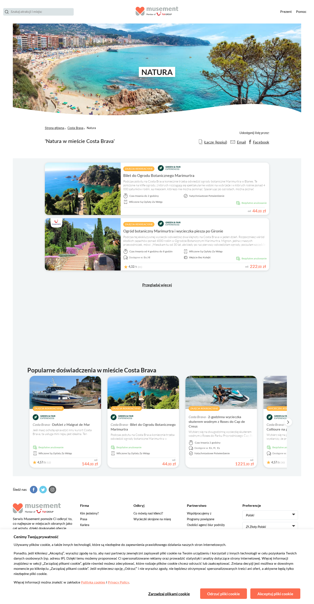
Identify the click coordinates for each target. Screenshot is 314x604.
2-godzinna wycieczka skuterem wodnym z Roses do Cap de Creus (217, 421)
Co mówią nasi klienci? (148, 513)
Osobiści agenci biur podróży (206, 525)
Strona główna (54, 128)
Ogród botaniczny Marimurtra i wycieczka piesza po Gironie (173, 231)
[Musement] (157, 12)
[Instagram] (52, 489)
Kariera (84, 525)
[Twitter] (42, 489)
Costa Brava (75, 128)
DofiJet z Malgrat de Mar (61, 424)
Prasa (83, 519)
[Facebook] (33, 489)
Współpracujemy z (199, 513)
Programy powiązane (200, 519)
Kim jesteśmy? (89, 513)
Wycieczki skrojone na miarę (152, 519)
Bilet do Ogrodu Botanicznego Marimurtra (158, 176)
